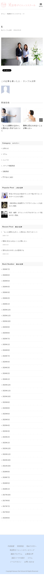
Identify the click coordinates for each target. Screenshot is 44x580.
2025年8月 (6, 333)
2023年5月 (6, 419)
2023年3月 (6, 431)
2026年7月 (6, 269)
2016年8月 (6, 518)
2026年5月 (6, 281)
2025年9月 (6, 327)
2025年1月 (6, 344)
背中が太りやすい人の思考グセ (13, 250)
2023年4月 (6, 425)
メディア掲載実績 (9, 166)
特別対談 (20, 546)
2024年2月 (6, 373)
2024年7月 (6, 356)
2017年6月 (6, 512)
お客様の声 (29, 554)
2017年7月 (6, 506)
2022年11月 (7, 454)
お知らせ (6, 148)
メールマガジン (15, 562)
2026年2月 (6, 298)
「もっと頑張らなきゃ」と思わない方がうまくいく (11, 128)
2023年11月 (7, 391)
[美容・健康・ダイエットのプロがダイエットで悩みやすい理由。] (4, 212)
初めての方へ (31, 546)
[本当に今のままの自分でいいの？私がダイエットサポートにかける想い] (4, 193)
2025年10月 (7, 321)
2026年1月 (6, 304)
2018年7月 (6, 477)
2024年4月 (6, 362)
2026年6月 (6, 275)
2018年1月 (6, 489)
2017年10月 (7, 495)
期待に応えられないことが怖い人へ (15, 241)
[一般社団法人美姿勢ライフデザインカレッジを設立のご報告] (4, 203)
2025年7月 (6, 339)
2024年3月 (6, 367)
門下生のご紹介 (8, 177)
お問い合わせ (29, 562)
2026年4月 (6, 287)
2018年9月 (6, 472)
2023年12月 (7, 385)
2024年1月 (6, 379)
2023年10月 (7, 396)
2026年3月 (6, 292)
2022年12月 (7, 448)
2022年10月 (7, 460)
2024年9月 (6, 350)
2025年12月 (7, 310)
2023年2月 (6, 437)
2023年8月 (6, 408)
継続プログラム (16, 554)
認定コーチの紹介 (18, 558)
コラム (5, 154)
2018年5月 (6, 483)
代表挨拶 (11, 546)
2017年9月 (6, 500)
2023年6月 (6, 414)
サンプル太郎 (7, 30)
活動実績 (6, 171)
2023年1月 (6, 443)
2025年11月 (7, 315)
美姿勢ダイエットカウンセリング (22, 550)
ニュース (6, 160)
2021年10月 (7, 466)
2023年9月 (6, 402)
